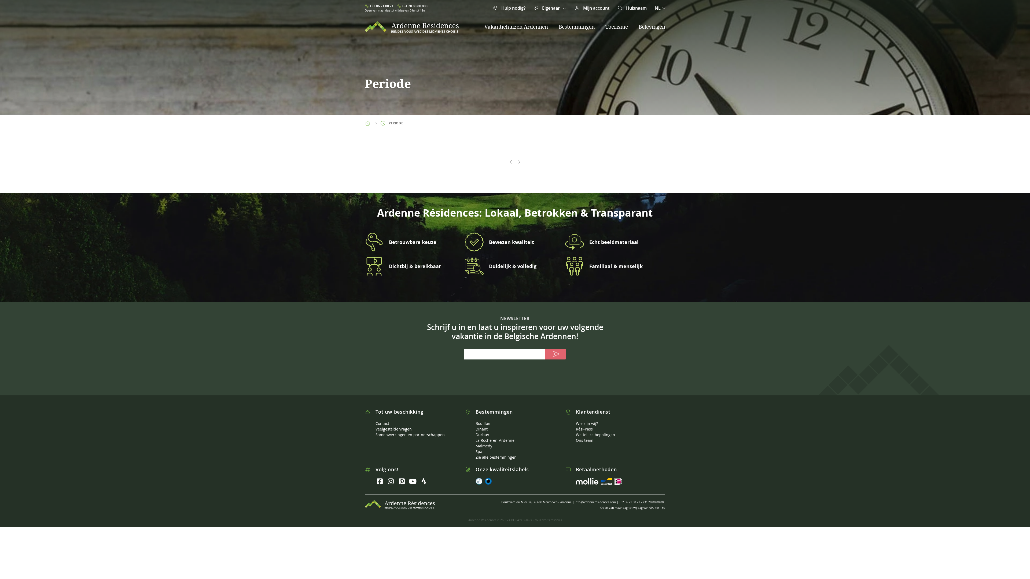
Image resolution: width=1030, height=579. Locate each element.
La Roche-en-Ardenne (495, 440)
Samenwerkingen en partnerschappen (410, 434)
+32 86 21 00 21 (381, 6)
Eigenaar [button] (551, 8)
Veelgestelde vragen (394, 429)
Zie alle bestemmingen (496, 457)
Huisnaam (636, 8)
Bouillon (483, 423)
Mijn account (595, 8)
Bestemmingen (577, 26)
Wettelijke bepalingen (595, 434)
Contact (382, 423)
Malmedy (484, 445)
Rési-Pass (584, 429)
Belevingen (652, 26)
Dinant (482, 429)
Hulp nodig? (512, 8)
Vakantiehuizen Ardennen (516, 26)
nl (658, 8)
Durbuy (482, 434)
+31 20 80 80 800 (415, 6)
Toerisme (616, 26)
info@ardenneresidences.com (595, 502)
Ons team (584, 440)
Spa (479, 451)
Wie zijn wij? (587, 423)
